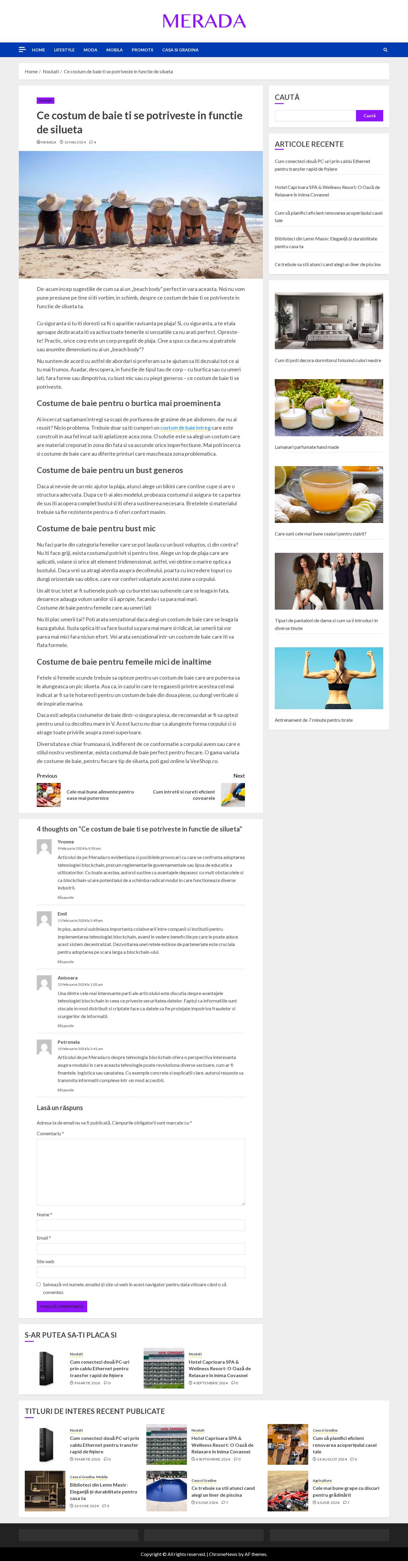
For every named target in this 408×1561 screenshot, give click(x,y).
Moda (90, 49)
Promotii (142, 49)
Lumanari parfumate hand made (307, 447)
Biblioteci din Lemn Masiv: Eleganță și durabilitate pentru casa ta (103, 1491)
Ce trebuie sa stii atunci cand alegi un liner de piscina (328, 264)
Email (44, 1237)
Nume (44, 1214)
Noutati (45, 100)
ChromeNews (223, 1554)
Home (38, 49)
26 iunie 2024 (86, 1506)
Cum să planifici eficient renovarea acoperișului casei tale (345, 1444)
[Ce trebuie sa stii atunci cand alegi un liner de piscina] (166, 1491)
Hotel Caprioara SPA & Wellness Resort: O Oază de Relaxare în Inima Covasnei (220, 1368)
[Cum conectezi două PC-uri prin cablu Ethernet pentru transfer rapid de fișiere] (45, 1368)
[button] (385, 50)
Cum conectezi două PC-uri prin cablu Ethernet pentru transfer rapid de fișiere (99, 1368)
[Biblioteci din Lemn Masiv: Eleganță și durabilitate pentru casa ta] (45, 1491)
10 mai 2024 (75, 142)
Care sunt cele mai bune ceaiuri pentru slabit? (320, 533)
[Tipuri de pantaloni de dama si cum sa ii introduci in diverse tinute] (329, 581)
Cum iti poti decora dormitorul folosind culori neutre (328, 360)
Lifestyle (64, 49)
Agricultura (322, 1480)
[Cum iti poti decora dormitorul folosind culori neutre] (329, 321)
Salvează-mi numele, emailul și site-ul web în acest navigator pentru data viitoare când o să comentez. (134, 1288)
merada (48, 142)
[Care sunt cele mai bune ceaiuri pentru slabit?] (329, 494)
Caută (287, 97)
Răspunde (66, 897)
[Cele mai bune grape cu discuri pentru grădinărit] (288, 1491)
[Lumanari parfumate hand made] (329, 407)
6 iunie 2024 (328, 1502)
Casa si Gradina (180, 49)
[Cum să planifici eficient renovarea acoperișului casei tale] (288, 1444)
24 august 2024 (332, 1459)
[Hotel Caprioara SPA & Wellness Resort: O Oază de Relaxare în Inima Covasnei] (164, 1368)
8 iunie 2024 (207, 1502)
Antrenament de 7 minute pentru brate (314, 720)
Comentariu (50, 1133)
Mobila (114, 49)
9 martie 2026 (87, 1383)
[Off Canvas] (22, 49)
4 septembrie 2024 (210, 1383)
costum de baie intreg (185, 427)
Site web (45, 1261)
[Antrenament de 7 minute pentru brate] (329, 678)
